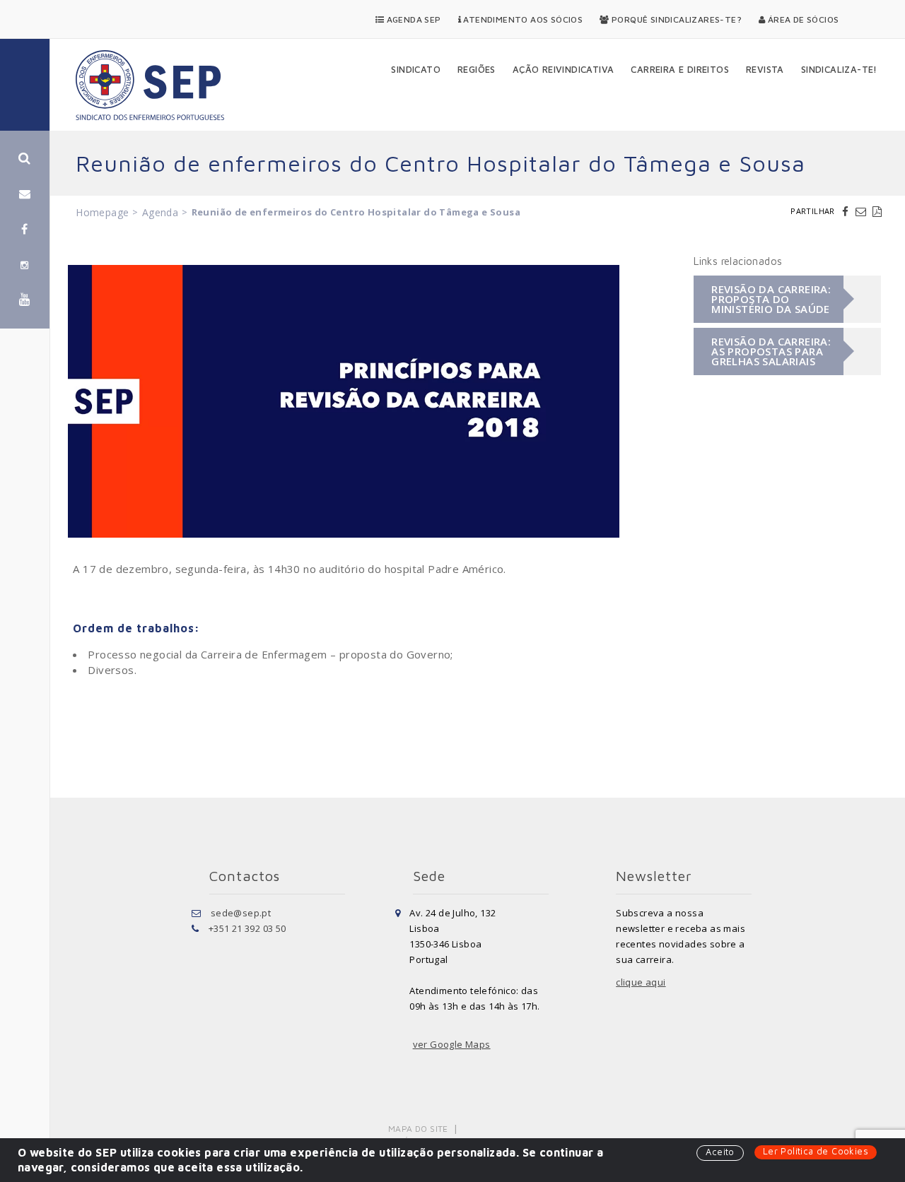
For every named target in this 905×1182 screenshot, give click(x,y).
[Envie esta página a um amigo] (863, 211)
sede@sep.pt (241, 912)
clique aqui (640, 982)
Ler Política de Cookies (815, 1151)
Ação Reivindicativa (563, 69)
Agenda (160, 212)
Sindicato (415, 69)
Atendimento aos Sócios (522, 19)
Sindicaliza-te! (839, 69)
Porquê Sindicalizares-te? (675, 19)
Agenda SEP (412, 19)
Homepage (102, 212)
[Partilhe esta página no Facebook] (847, 211)
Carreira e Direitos (680, 69)
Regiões (476, 69)
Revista (765, 69)
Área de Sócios (802, 19)
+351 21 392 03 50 (247, 928)
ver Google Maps (452, 1044)
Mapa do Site (418, 1128)
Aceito (720, 1151)
